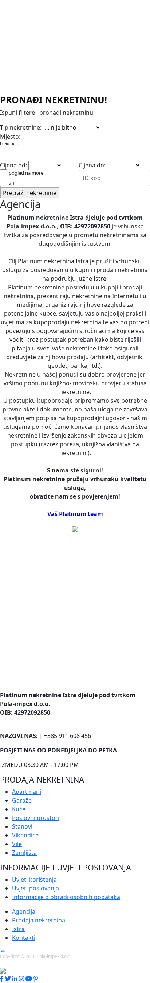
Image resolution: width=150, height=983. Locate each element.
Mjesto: (10, 137)
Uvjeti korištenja (34, 880)
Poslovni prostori (90, 118)
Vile (33, 126)
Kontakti (23, 938)
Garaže (40, 118)
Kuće (58, 118)
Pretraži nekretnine (29, 193)
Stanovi (125, 118)
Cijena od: (13, 165)
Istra (18, 929)
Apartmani (14, 118)
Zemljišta (51, 126)
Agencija (23, 911)
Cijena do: (92, 165)
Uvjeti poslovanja (35, 888)
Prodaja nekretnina (38, 920)
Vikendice (13, 126)
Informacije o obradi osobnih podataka (66, 897)
